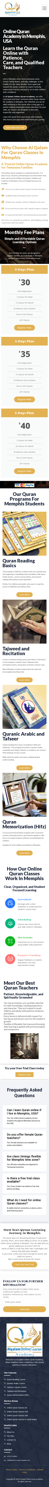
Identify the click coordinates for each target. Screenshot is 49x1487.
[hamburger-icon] (44, 8)
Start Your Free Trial (24, 1264)
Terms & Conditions (27, 1469)
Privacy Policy (11, 1469)
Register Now (24, 327)
